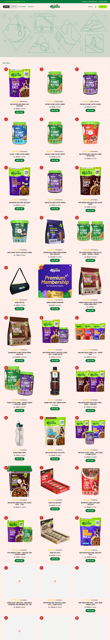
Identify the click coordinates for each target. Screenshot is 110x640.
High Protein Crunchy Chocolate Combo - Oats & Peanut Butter (55, 353)
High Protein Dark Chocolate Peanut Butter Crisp (90, 155)
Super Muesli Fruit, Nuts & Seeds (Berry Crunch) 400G (90, 603)
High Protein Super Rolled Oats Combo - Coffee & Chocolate (90, 403)
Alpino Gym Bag (19, 302)
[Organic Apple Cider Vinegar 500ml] (55, 381)
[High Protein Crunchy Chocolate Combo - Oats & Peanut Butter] (55, 331)
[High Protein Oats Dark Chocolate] (19, 181)
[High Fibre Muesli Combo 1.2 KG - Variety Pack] (90, 331)
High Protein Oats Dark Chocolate (19, 202)
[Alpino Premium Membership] (55, 281)
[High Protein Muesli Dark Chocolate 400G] (90, 531)
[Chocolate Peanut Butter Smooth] (90, 82)
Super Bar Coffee (55, 552)
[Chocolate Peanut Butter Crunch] (55, 181)
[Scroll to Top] (106, 631)
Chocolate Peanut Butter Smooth (90, 104)
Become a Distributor (89, 1)
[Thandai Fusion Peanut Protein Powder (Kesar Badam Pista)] (90, 281)
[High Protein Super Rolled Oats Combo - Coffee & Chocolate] (90, 381)
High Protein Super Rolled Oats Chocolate (19, 105)
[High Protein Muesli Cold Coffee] (55, 431)
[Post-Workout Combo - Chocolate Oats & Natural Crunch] (19, 531)
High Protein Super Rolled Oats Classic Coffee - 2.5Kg (19, 503)
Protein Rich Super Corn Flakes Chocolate (90, 503)
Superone (13, 6)
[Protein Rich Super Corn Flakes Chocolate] (90, 481)
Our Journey (22, 6)
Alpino (6, 6)
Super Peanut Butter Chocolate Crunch (19, 252)
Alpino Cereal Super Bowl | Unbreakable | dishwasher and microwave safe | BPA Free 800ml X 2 (19, 603)
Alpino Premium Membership (54, 302)
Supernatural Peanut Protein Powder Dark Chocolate (54, 253)
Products (31, 6)
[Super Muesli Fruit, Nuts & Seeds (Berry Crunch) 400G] (90, 581)
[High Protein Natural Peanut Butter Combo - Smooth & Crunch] (90, 231)
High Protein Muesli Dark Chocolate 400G (90, 553)
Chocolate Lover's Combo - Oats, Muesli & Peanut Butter (90, 453)
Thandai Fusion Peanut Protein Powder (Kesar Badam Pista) (90, 303)
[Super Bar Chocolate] (55, 481)
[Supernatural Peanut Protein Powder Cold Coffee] (19, 331)
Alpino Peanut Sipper (19, 452)
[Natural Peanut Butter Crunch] (55, 82)
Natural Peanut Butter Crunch (55, 104)
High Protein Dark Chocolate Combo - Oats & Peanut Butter (55, 603)
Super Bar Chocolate (55, 502)
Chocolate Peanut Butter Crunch (55, 202)
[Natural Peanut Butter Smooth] (55, 132)
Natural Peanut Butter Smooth (55, 154)
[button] (102, 6)
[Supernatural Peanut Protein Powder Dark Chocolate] (55, 231)
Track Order (103, 1)
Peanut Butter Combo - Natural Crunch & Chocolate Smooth (19, 403)
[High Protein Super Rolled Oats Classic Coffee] (90, 181)
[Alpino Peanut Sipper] (19, 431)
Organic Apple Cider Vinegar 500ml (55, 402)
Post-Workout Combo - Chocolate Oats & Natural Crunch (19, 553)
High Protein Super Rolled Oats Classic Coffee (90, 203)
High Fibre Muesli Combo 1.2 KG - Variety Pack (90, 353)
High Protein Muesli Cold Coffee (55, 452)
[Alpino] (55, 6)
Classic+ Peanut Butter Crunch (19, 154)
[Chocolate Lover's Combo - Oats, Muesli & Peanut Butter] (90, 431)
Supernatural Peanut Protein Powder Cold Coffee (19, 353)
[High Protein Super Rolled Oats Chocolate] (19, 82)
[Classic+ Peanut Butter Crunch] (19, 132)
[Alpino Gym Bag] (19, 281)
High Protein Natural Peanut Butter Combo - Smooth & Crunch (90, 253)
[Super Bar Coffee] (55, 531)
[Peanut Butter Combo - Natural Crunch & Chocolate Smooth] (19, 381)
